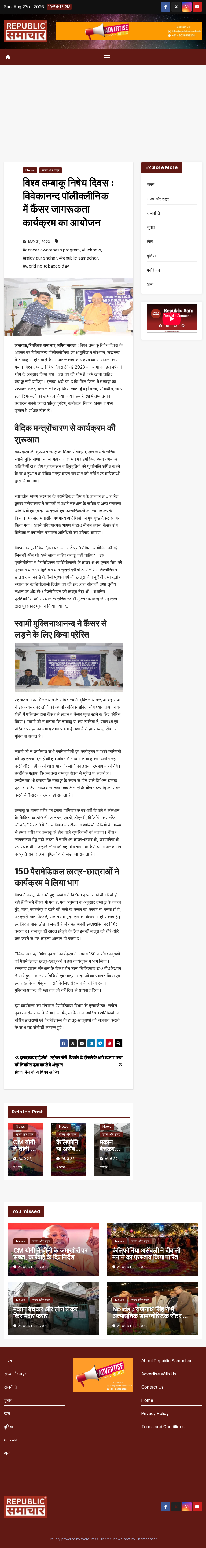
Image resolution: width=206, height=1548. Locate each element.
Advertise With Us (158, 1374)
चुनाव (151, 227)
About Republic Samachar (166, 1360)
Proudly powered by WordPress (74, 1539)
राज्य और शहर (50, 170)
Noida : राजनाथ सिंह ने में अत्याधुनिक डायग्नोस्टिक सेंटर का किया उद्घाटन (150, 1315)
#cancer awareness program (51, 250)
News (30, 170)
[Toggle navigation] (106, 57)
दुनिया (151, 255)
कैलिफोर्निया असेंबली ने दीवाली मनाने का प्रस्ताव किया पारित (146, 1253)
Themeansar (146, 1539)
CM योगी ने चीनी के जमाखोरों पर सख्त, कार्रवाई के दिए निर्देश (50, 1253)
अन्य (150, 284)
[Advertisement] (103, 105)
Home (147, 1400)
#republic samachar (78, 258)
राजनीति (153, 213)
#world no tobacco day (46, 266)
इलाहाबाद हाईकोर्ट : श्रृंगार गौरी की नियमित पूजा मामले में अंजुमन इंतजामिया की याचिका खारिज (41, 1065)
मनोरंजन (153, 270)
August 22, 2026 (33, 1267)
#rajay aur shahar (40, 258)
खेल (150, 241)
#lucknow (91, 250)
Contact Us (152, 1387)
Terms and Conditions (163, 1426)
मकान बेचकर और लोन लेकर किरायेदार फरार (45, 1312)
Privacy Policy (155, 1413)
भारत (151, 184)
